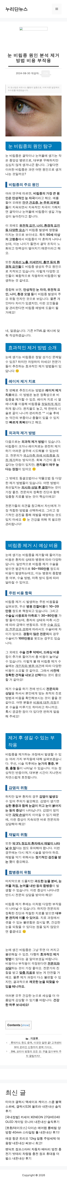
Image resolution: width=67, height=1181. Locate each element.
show (25, 1025)
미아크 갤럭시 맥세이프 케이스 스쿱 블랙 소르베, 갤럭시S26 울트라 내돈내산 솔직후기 (33, 1106)
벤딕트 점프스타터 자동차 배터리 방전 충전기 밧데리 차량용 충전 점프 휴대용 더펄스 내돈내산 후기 (33, 1153)
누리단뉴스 (16, 9)
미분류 (34, 1038)
